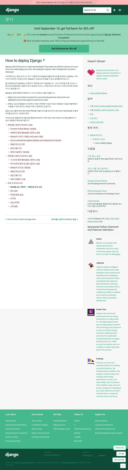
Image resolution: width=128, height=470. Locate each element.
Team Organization (12, 429)
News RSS (78, 441)
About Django (10, 421)
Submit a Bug (37, 429)
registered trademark (69, 462)
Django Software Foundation (16, 433)
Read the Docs (93, 221)
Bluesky (77, 433)
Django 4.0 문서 (96, 135)
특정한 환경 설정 (16, 195)
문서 (9, 19)
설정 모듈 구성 (16, 148)
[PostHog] (91, 364)
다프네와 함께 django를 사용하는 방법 (25, 160)
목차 (92, 114)
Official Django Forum (97, 191)
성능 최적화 (15, 202)
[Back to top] (123, 466)
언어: (121, 454)
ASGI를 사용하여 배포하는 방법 (20, 156)
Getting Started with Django (16, 425)
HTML (107, 219)
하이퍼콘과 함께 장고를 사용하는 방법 (25, 164)
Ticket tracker (93, 201)
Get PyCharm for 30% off (64, 48)
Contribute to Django (40, 425)
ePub (117, 219)
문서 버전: (119, 460)
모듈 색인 (96, 168)
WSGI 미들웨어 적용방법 (19, 152)
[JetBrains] (91, 269)
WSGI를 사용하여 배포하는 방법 (20, 125)
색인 (90, 168)
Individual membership (40, 437)
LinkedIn (77, 437)
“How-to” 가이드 (98, 139)
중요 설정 (14, 191)
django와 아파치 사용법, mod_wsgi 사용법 (26, 136)
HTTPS (13, 198)
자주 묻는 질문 (94, 156)
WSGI (10, 97)
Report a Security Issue (40, 433)
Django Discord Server (97, 181)
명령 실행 (26, 187)
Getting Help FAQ (60, 421)
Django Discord (59, 425)
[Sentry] (91, 244)
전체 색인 (93, 118)
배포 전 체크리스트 (15, 183)
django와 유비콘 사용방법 (20, 167)
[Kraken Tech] (91, 315)
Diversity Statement (12, 441)
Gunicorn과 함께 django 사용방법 (23, 129)
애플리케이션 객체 (17, 144)
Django (12, 10)
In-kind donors (52, 454)
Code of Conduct (11, 437)
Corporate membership (104, 425)
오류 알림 (14, 206)
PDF (112, 219)
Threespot (88, 456)
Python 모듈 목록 (96, 122)
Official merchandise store (105, 429)
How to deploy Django (98, 93)
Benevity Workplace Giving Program (109, 433)
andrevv (105, 456)
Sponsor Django (101, 421)
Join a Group (37, 421)
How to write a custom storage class (21, 219)
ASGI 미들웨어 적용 (18, 179)
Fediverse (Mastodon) (82, 429)
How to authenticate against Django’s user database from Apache (35, 140)
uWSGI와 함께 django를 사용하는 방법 (25, 133)
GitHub (77, 421)
